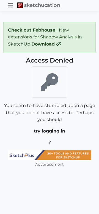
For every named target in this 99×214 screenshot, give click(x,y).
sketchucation (42, 5)
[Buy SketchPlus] (49, 155)
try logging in (49, 131)
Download (43, 44)
